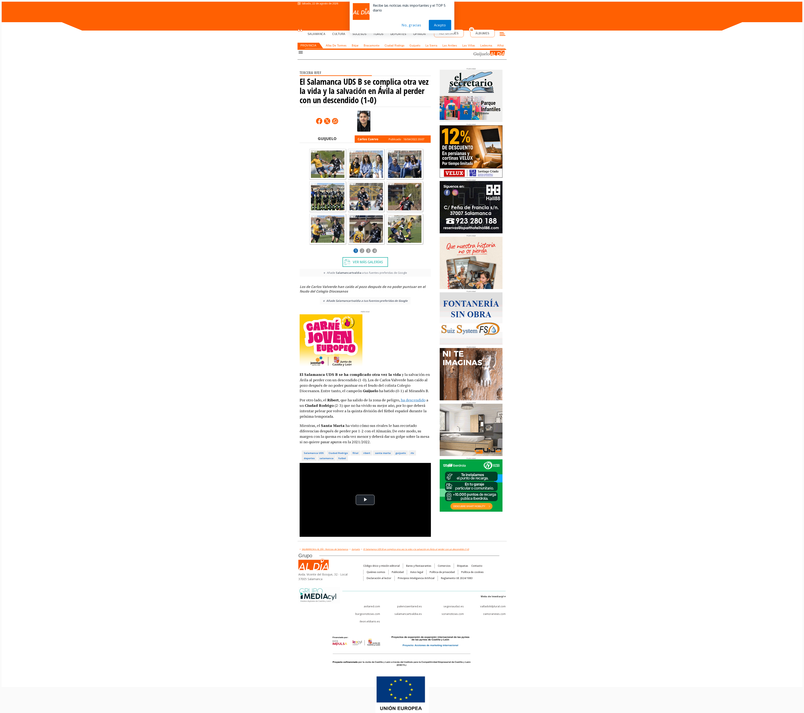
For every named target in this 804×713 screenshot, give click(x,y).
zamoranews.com (494, 614)
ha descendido (413, 399)
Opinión (419, 34)
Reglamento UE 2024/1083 (457, 578)
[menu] (502, 34)
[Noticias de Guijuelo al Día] (478, 53)
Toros (378, 34)
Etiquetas (462, 566)
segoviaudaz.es (453, 606)
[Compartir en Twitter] (327, 121)
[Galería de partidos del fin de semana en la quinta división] (327, 164)
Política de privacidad (442, 572)
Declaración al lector (379, 578)
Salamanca (317, 34)
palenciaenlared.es (409, 606)
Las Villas (468, 45)
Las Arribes (449, 45)
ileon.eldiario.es (370, 621)
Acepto (440, 25)
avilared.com (372, 606)
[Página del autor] (363, 121)
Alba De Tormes (336, 45)
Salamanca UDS (314, 453)
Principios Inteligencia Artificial (416, 578)
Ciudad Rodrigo (395, 45)
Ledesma (486, 45)
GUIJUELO (327, 138)
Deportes (398, 34)
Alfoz (500, 45)
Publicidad (398, 572)
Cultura (338, 34)
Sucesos (359, 34)
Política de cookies (472, 572)
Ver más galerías (368, 262)
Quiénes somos (376, 572)
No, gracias (411, 25)
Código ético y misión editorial (381, 566)
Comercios (444, 566)
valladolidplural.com (493, 606)
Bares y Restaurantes (418, 566)
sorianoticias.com (453, 614)
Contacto (476, 566)
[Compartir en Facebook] (319, 121)
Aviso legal (416, 572)
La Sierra (431, 45)
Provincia (308, 45)
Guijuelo (415, 45)
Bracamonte (371, 45)
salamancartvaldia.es (408, 614)
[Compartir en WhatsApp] (335, 121)
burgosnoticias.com (367, 614)
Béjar (355, 45)
